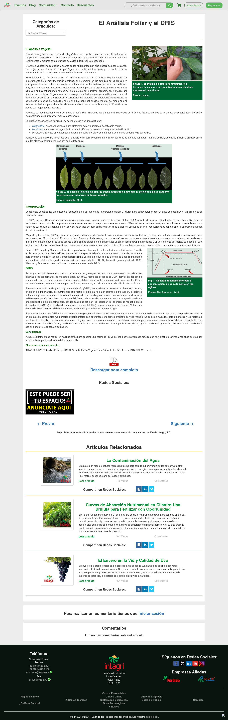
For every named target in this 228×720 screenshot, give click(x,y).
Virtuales (114, 706)
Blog (32, 5)
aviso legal (152, 716)
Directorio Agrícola (151, 696)
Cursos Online (114, 696)
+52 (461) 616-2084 (39, 665)
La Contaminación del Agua (133, 460)
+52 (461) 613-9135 (39, 669)
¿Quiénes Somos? (29, 703)
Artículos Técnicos (76, 699)
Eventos (20, 5)
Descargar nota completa (114, 369)
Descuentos (85, 5)
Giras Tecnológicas (114, 703)
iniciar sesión (151, 613)
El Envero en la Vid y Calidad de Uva (133, 560)
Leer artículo (86, 481)
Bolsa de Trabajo (151, 699)
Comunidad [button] (47, 5)
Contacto (67, 5)
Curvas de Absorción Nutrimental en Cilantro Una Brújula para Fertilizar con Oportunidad (133, 507)
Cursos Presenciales (114, 693)
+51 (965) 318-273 (37, 679)
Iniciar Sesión (194, 5)
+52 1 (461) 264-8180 (37, 672)
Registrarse (214, 5)
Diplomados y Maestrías (114, 699)
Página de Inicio (30, 696)
